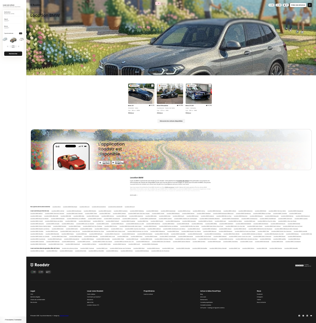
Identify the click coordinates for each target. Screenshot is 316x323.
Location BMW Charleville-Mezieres (210, 218)
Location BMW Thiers (91, 213)
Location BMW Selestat (220, 236)
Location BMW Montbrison (260, 223)
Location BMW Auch (178, 216)
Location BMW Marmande (185, 236)
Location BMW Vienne (240, 229)
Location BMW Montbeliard (243, 223)
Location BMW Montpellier (199, 248)
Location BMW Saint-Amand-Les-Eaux (247, 239)
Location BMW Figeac (68, 234)
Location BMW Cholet (158, 213)
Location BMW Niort (104, 213)
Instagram (260, 296)
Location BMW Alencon (209, 231)
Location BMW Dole (70, 221)
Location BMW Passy (136, 236)
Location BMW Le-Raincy (89, 244)
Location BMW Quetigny (121, 211)
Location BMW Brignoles (52, 234)
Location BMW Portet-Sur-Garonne (281, 231)
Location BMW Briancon (143, 241)
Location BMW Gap (306, 234)
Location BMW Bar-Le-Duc (223, 216)
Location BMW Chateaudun (150, 244)
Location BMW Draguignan (295, 211)
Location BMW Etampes (214, 211)
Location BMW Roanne (128, 234)
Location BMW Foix (98, 221)
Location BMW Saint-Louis (107, 236)
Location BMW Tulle (263, 231)
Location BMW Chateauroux (249, 218)
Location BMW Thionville (162, 234)
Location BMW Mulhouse (55, 239)
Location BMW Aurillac (279, 239)
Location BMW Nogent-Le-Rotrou (39, 229)
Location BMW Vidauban (204, 213)
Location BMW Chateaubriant (230, 218)
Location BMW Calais (105, 244)
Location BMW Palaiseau (137, 211)
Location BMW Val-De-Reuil (203, 236)
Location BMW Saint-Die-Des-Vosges (139, 213)
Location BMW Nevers (188, 213)
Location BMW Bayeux (292, 234)
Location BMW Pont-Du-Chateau (92, 226)
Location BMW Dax (81, 234)
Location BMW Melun (168, 223)
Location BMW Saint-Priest (59, 236)
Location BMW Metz (197, 223)
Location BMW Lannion (83, 241)
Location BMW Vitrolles (36, 231)
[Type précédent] (8, 46)
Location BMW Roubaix (66, 251)
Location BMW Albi (66, 216)
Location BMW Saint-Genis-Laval (115, 231)
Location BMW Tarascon (102, 229)
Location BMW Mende (183, 223)
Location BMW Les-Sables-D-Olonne (185, 239)
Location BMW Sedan (86, 229)
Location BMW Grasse (151, 236)
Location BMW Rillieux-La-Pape (262, 213)
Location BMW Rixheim (150, 226)
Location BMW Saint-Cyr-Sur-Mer (235, 226)
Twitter (259, 299)
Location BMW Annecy (153, 248)
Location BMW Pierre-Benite (231, 234)
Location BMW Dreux (173, 231)
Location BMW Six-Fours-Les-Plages (245, 231)
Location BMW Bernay (287, 216)
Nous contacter (261, 302)
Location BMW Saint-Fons (55, 244)
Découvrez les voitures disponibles (171, 121)
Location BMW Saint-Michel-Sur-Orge (93, 231)
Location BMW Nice (51, 251)
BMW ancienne (169, 187)
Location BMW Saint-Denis (254, 226)
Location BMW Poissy (75, 226)
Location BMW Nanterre (294, 236)
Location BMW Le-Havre (37, 251)
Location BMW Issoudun (189, 221)
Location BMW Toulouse (87, 248)
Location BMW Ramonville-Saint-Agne (130, 226)
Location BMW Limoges (52, 223)
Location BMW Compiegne (293, 241)
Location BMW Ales (78, 216)
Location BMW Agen (36, 216)
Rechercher (13, 54)
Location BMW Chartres (37, 241)
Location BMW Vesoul (225, 229)
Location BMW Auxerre (105, 211)
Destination (7, 12)
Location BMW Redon (152, 211)
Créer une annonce (298, 5)
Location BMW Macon (117, 223)
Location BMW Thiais (118, 239)
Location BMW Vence (194, 229)
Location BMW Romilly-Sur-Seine (189, 226)
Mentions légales (35, 296)
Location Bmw (57, 207)
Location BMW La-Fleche (205, 221)
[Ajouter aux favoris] (152, 85)
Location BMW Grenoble (183, 248)
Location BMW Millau (211, 223)
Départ (6, 19)
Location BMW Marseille (291, 248)
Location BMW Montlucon (278, 223)
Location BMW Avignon (207, 216)
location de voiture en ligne (70, 248)
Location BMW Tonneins (280, 213)
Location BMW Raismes (52, 241)
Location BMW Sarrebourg (243, 213)
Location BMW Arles (151, 216)
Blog (201, 294)
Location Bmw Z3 (130, 207)
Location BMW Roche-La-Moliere (168, 226)
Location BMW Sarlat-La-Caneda (39, 236)
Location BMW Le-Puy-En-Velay (267, 221)
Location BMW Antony (107, 216)
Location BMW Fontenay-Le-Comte (137, 231)
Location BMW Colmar (58, 211)
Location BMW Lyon (101, 248)
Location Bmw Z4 (84, 207)
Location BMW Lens (249, 221)
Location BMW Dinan (294, 239)
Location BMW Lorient (103, 223)
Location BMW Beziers (90, 211)
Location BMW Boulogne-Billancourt (223, 213)
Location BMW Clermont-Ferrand (54, 213)
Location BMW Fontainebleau (212, 234)
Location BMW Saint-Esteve (273, 226)
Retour (6, 26)
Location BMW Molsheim (226, 223)
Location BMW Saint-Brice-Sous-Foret (212, 226)
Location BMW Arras (164, 216)
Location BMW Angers (93, 216)
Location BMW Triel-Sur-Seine (277, 211)
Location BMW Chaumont (112, 234)
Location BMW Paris (122, 236)
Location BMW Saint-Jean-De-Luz (70, 231)
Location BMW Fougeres (128, 221)
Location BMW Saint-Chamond (262, 236)
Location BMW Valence (154, 229)
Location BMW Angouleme (71, 239)
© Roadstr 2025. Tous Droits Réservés (41, 315)
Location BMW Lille (262, 248)
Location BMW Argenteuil (73, 244)
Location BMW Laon (220, 221)
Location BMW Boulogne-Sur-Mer (274, 234)
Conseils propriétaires (206, 302)
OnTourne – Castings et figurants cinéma (212, 307)
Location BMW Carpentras (129, 218)
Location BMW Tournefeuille (168, 236)
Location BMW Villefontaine (38, 244)
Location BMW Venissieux (209, 229)
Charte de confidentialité (37, 299)
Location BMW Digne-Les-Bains (54, 221)
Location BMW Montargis (262, 241)
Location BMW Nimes (127, 251)
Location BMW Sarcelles (103, 239)
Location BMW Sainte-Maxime (181, 241)
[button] (130, 94)
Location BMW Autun (192, 216)
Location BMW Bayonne (240, 216)
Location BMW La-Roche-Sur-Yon (124, 241)
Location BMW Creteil (36, 221)
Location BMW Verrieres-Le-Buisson (252, 234)
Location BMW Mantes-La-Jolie (135, 223)
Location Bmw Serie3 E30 (115, 207)
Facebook (260, 294)
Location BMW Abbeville (91, 236)
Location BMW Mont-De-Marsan (161, 241)
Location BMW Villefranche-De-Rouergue (260, 229)
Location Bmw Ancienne (99, 207)
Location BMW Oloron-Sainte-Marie (40, 226)
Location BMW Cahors (230, 211)
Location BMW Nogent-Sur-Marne (191, 231)
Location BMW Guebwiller (178, 234)
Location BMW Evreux (52, 231)
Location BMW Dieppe (75, 236)
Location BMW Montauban (144, 234)
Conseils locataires (205, 305)
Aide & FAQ (90, 302)
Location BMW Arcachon (226, 239)
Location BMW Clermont (285, 218)
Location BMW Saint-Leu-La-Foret (292, 226)
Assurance (90, 299)
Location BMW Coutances (37, 239)
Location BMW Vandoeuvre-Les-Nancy (174, 229)
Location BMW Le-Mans (235, 221)
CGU (31, 294)
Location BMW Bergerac (225, 231)
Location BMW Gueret (157, 221)
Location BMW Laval (134, 244)
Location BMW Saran (58, 229)
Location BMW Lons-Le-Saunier (85, 223)
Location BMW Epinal (84, 221)
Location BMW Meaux (88, 239)
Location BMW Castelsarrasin (148, 218)
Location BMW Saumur (119, 244)
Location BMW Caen (168, 248)
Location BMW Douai (132, 239)
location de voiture (183, 181)
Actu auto (203, 296)
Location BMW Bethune (95, 234)
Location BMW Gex (143, 221)
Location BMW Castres (165, 218)
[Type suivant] (19, 46)
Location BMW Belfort (36, 213)
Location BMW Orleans (119, 213)
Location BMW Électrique (70, 207)
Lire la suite (133, 195)
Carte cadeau (91, 294)
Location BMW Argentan (136, 216)
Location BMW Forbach (112, 221)
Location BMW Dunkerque (74, 211)
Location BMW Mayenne (153, 223)
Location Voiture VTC (93, 305)
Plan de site (33, 302)
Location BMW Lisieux (68, 223)
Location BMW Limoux (184, 211)
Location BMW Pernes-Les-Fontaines (120, 248)
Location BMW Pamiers (59, 226)
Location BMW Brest (260, 211)
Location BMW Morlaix (294, 223)
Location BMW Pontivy (111, 226)
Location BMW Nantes (276, 248)
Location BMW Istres (277, 241)
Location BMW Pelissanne (157, 231)
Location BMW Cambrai (94, 218)
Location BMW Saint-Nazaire (74, 213)
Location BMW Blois (265, 239)
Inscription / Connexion (13, 320)
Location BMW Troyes (246, 241)
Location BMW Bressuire (57, 218)
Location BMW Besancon (303, 216)
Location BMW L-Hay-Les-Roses (287, 221)
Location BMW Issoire (295, 213)
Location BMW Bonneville (195, 234)
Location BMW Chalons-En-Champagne (185, 218)
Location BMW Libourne (37, 223)
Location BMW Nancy (112, 251)
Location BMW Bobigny (173, 213)
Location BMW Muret (279, 236)
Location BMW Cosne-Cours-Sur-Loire (240, 236)
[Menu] (310, 5)
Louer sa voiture (148, 294)
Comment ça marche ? (94, 296)
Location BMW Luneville (300, 231)
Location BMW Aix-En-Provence (160, 251)
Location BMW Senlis (146, 239)
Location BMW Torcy (117, 229)
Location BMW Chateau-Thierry (164, 239)
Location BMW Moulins (36, 234)
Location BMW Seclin (72, 229)
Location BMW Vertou (199, 211)
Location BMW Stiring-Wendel (218, 248)
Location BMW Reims (248, 248)
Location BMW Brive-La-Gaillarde (76, 218)
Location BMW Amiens (199, 241)
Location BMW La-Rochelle (96, 251)
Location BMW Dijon (139, 248)
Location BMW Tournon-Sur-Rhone (135, 229)
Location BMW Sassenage (168, 211)
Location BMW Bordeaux (142, 251)
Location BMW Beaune (256, 216)
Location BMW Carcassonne (112, 218)
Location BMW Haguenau (173, 221)
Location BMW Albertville (51, 216)
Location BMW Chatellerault (268, 218)
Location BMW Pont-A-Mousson (208, 239)
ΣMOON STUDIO (64, 315)
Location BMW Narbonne (245, 211)
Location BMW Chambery (230, 241)
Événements (204, 299)
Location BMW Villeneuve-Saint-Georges (286, 229)
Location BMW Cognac (301, 218)
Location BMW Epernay (68, 241)
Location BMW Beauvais (272, 216)
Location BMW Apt (121, 216)
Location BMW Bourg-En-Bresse (39, 218)
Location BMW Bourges (214, 241)
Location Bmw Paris (80, 251)
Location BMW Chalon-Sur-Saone (102, 241)
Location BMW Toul (234, 248)
